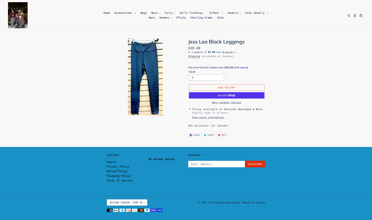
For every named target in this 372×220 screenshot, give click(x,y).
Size (192, 71)
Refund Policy (117, 171)
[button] (212, 52)
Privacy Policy (118, 166)
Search (111, 161)
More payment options (226, 102)
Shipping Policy (119, 175)
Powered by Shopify (253, 202)
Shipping (194, 56)
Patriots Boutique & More (224, 202)
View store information (208, 117)
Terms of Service (119, 180)
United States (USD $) (126, 202)
